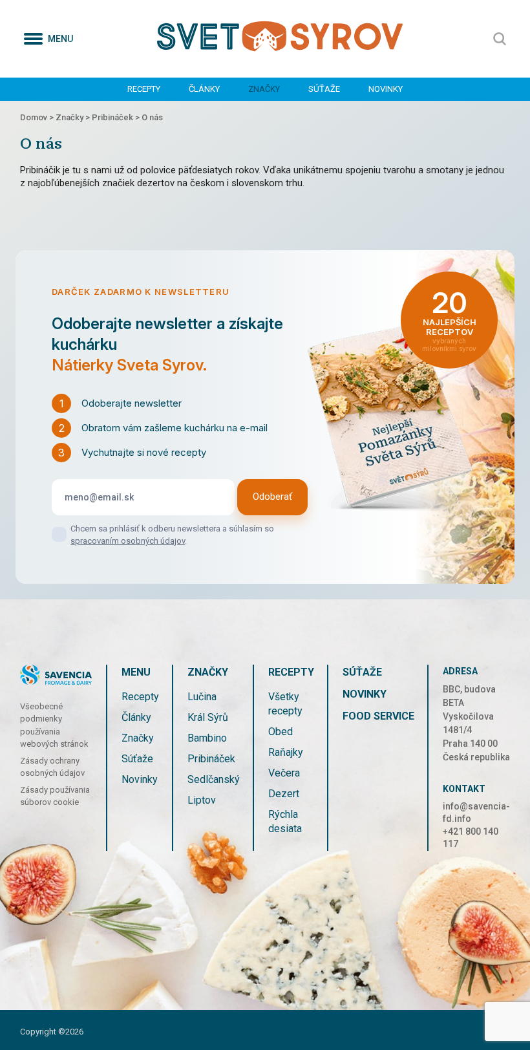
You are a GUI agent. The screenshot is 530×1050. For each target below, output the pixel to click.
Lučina (202, 697)
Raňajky (285, 752)
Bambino (207, 738)
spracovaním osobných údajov (127, 541)
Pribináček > (117, 117)
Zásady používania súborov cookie (55, 796)
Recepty (143, 89)
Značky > (74, 117)
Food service (378, 716)
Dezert (283, 794)
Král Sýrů (207, 717)
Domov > (38, 117)
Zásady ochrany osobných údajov (52, 767)
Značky (264, 89)
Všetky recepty (285, 704)
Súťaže (324, 89)
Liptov (201, 800)
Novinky (385, 89)
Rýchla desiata (285, 821)
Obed (280, 731)
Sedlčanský (213, 779)
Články (204, 89)
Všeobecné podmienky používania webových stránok (54, 725)
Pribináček (211, 759)
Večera (284, 773)
